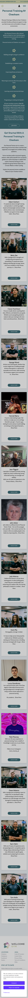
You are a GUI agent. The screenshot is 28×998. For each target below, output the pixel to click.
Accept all (14, 983)
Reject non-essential (14, 987)
